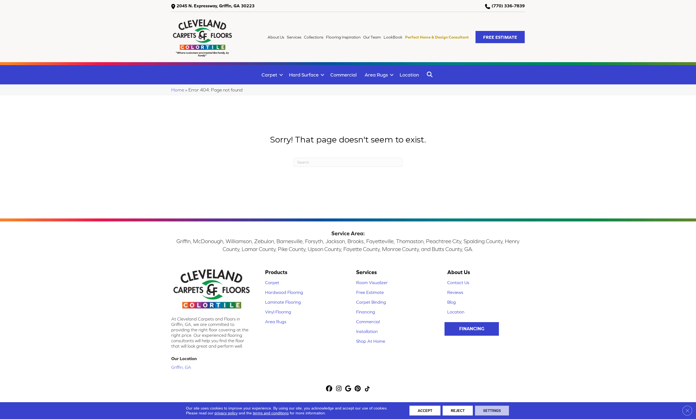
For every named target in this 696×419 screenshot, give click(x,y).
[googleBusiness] (348, 389)
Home (177, 90)
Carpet (269, 75)
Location (409, 75)
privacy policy (226, 413)
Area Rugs (376, 75)
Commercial (343, 75)
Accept (425, 410)
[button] (500, 37)
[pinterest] (358, 389)
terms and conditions (271, 413)
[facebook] (329, 389)
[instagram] (339, 389)
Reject (458, 410)
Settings (492, 410)
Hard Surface (304, 75)
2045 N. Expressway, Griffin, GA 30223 (215, 5)
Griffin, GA (181, 367)
